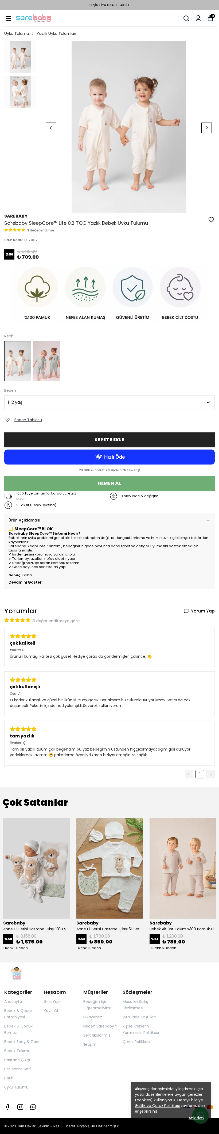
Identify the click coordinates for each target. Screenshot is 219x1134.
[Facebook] (7, 1107)
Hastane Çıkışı (17, 1060)
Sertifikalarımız (96, 1035)
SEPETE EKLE (109, 440)
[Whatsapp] (33, 1107)
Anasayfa (13, 1001)
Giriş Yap (52, 1001)
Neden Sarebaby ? (100, 1026)
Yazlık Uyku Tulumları (56, 33)
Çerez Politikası (136, 1041)
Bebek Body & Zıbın (21, 1041)
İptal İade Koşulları (139, 1017)
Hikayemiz (92, 1017)
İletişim (89, 1044)
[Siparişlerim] (198, 18)
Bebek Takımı (16, 1050)
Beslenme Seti (17, 1069)
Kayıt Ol (51, 1010)
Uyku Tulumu (16, 33)
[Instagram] (20, 1107)
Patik (8, 1078)
